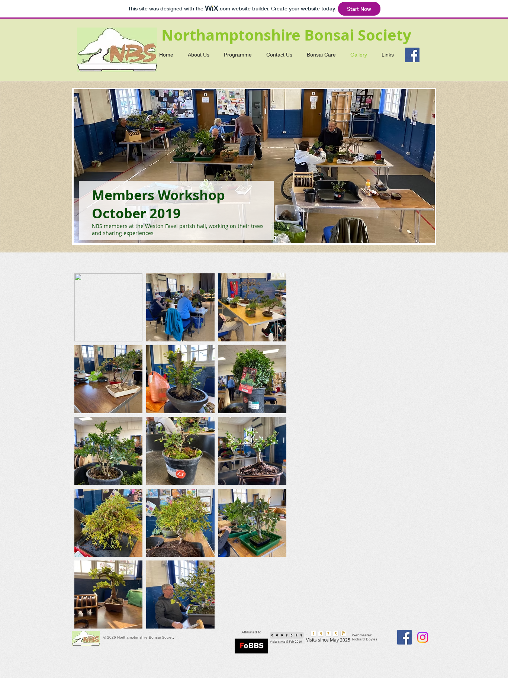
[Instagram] (422, 637)
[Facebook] (412, 55)
